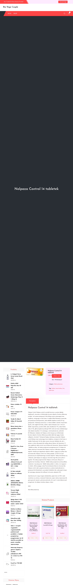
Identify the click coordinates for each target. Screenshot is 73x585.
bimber (53, 388)
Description (32, 401)
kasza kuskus (59, 388)
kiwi (63, 388)
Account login (63, 2)
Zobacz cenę (57, 376)
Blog (9, 13)
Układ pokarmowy (58, 384)
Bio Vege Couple (10, 7)
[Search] (64, 13)
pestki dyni (51, 390)
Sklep (15, 13)
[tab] (32, 401)
